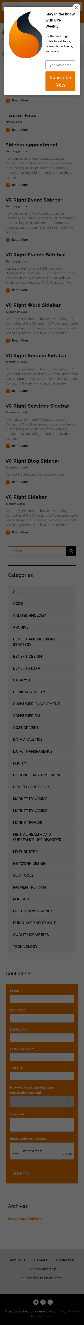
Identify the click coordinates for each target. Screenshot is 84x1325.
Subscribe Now (60, 81)
